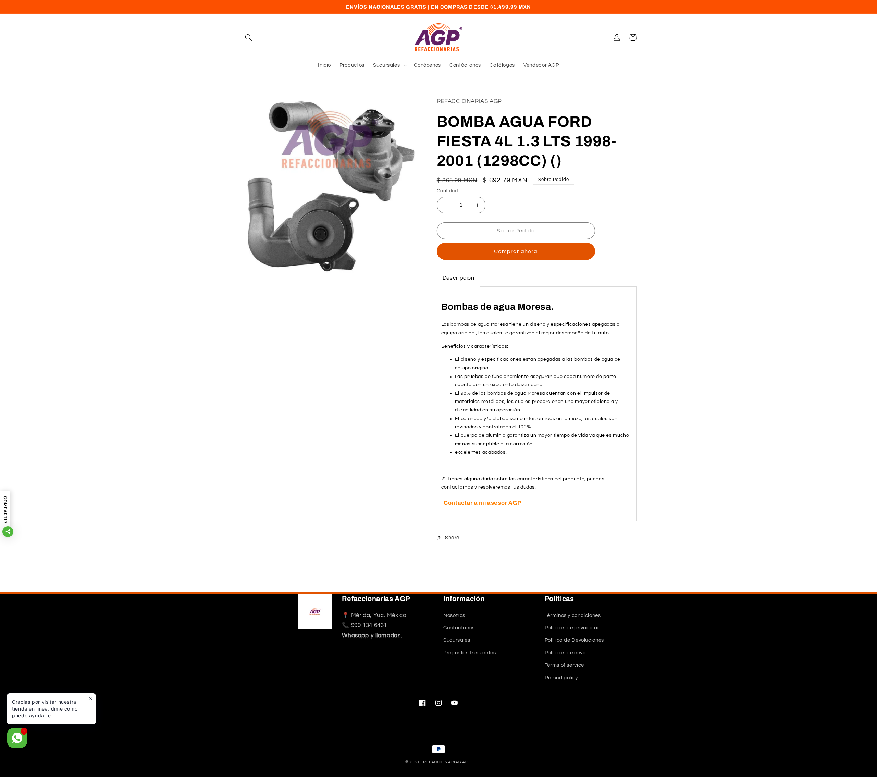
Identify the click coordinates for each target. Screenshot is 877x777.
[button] (249, 37)
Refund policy (561, 677)
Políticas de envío (566, 652)
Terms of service (564, 665)
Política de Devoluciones (574, 640)
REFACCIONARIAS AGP (447, 762)
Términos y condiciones (573, 615)
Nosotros (454, 615)
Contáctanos (459, 627)
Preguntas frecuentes (469, 652)
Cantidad (447, 190)
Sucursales (456, 640)
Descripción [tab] (458, 278)
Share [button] (452, 537)
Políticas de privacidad (573, 627)
